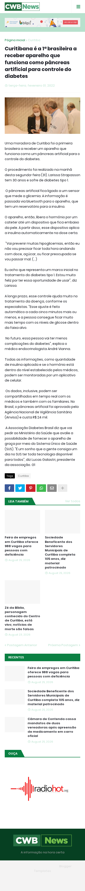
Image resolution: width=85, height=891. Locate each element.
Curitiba (34, 40)
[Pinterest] (30, 488)
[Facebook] (9, 488)
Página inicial (15, 40)
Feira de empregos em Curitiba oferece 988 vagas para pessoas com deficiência (21, 546)
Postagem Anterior (22, 645)
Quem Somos (40, 878)
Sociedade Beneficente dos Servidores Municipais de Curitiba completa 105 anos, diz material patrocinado (60, 552)
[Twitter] (20, 488)
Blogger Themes (44, 866)
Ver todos (72, 501)
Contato (63, 878)
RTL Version (42, 884)
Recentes (16, 657)
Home (20, 878)
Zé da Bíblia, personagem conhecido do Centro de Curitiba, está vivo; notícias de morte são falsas (22, 618)
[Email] (52, 488)
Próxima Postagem (63, 645)
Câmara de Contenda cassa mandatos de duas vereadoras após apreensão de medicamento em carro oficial (52, 727)
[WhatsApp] (41, 488)
